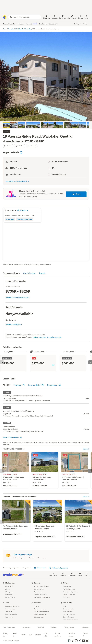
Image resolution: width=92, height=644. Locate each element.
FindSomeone (85, 627)
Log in (86, 18)
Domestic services (40, 609)
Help (64, 606)
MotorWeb (40, 627)
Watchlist (63, 576)
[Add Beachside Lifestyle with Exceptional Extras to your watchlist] (59, 503)
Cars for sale (67, 586)
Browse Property (9, 24)
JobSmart (8, 612)
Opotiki (21, 29)
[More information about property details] (21, 152)
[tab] (10, 210)
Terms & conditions (58, 634)
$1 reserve (8, 595)
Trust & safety (67, 612)
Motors (65, 583)
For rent (29, 24)
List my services (39, 617)
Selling (76, 24)
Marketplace (10, 583)
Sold (35, 24)
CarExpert (54, 627)
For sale (21, 24)
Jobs (7, 603)
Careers (23, 635)
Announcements (68, 609)
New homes (43, 24)
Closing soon (9, 592)
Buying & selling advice (70, 592)
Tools (85, 24)
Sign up (80, 18)
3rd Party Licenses (69, 614)
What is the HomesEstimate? (17, 297)
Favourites (72, 576)
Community (67, 603)
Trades (36, 606)
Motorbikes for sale (69, 589)
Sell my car (66, 597)
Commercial (53, 24)
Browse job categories (12, 606)
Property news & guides (41, 586)
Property (11, 29)
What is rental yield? (13, 324)
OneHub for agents (40, 595)
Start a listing (53, 576)
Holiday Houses (69, 627)
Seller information (68, 617)
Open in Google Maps (24, 219)
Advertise (38, 635)
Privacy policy (46, 634)
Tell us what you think (60, 568)
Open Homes (38, 592)
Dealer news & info (69, 595)
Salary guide (9, 617)
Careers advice (10, 609)
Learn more (41, 568)
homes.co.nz (26, 627)
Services (37, 603)
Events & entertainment (41, 612)
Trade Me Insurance (9, 627)
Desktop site (5, 634)
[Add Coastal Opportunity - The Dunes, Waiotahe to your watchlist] (27, 503)
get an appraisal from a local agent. (47, 337)
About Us (15, 634)
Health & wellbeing (40, 614)
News (30, 635)
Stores (7, 589)
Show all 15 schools (11, 437)
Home (5, 29)
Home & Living (10, 597)
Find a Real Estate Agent (42, 597)
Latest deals (9, 586)
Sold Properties (39, 589)
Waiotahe (28, 29)
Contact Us (85, 634)
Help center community (70, 620)
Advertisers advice (11, 614)
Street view (10, 219)
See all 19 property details (16, 181)
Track (78, 194)
